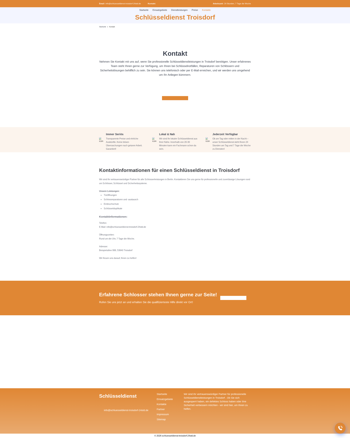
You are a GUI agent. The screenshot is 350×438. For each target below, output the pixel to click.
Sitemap (161, 419)
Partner (161, 409)
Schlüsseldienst (118, 396)
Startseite (143, 10)
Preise (195, 10)
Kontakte (206, 10)
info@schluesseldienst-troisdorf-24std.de (123, 3)
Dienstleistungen (179, 10)
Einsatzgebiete (160, 10)
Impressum (163, 414)
